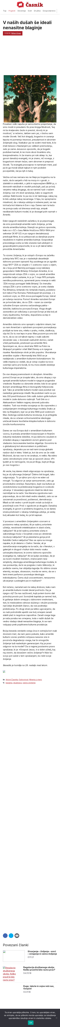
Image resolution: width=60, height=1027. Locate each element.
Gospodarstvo (49, 11)
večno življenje (29, 683)
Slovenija (21, 11)
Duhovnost (23, 679)
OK (30, 1022)
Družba (37, 11)
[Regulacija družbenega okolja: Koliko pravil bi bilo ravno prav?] (11, 979)
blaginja (9, 683)
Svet (30, 11)
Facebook (5, 935)
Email (17, 935)
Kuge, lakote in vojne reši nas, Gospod (38, 987)
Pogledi (12, 11)
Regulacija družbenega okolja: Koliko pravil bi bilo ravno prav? (39, 968)
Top (4, 11)
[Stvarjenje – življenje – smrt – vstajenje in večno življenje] (14, 961)
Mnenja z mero (35, 679)
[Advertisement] (30, 807)
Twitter (11, 935)
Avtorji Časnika (12, 679)
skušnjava (17, 683)
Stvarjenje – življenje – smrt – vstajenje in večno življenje (42, 952)
